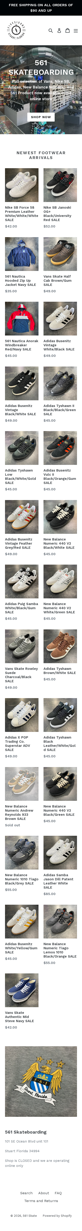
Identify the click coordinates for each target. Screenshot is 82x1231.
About (43, 1193)
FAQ (58, 1193)
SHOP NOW (41, 117)
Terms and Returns (41, 1201)
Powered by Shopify (57, 1215)
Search (26, 1193)
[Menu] (75, 30)
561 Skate (30, 1215)
